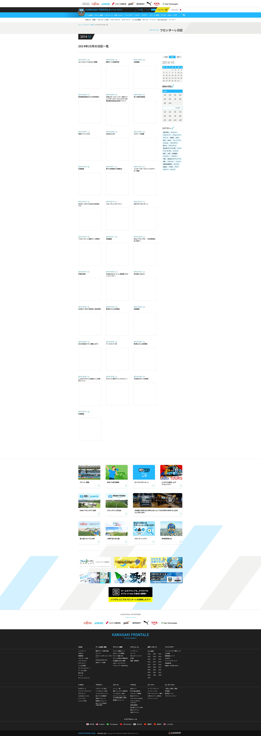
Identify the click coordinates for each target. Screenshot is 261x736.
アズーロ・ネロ (167, 151)
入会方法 (167, 658)
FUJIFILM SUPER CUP (101, 660)
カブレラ (175, 151)
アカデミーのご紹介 (101, 688)
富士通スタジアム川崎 (169, 148)
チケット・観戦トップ (119, 651)
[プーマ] (149, 3)
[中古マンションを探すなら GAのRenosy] (140, 3)
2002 (154, 672)
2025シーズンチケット (119, 663)
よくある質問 (136, 20)
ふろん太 (165, 143)
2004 (159, 670)
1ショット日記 (82, 701)
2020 (154, 656)
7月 (175, 99)
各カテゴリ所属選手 (101, 696)
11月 (175, 120)
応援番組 (174, 153)
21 (169, 78)
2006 (149, 670)
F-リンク (153, 20)
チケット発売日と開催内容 (120, 658)
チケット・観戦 (98, 15)
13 (167, 75)
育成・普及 (166, 132)
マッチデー (166, 156)
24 (178, 78)
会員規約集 (168, 663)
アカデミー (144, 15)
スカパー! (165, 169)
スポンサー (171, 161)
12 (164, 75)
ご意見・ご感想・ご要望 (171, 688)
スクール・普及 (154, 15)
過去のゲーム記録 (100, 662)
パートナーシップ (152, 698)
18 (181, 75)
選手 (164, 161)
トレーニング (176, 140)
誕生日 (165, 167)
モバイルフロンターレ (84, 668)
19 (164, 78)
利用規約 (167, 691)
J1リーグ (98, 653)
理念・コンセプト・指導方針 (120, 691)
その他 (171, 167)
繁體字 (149, 724)
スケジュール (109, 15)
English (101, 724)
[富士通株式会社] (95, 3)
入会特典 (167, 653)
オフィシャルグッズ (83, 678)
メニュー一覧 (116, 688)
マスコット (174, 132)
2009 (149, 667)
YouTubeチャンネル (83, 696)
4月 (180, 95)
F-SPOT (137, 15)
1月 (165, 95)
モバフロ (176, 164)
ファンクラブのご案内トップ (173, 651)
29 (172, 81)
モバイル (145, 20)
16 (175, 75)
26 (164, 81)
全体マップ (133, 688)
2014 (154, 662)
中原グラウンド (134, 712)
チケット (165, 138)
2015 (149, 662)
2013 (159, 662)
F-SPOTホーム (82, 688)
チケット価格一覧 (118, 656)
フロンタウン (173, 143)
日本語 (92, 724)
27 (167, 81)
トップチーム (134, 651)
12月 (180, 120)
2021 (149, 656)
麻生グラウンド (134, 696)
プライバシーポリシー (171, 696)
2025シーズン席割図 (118, 653)
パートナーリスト (152, 691)
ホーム (80, 25)
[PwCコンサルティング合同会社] (131, 3)
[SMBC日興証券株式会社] (119, 3)
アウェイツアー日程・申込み (120, 665)
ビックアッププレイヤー (85, 691)
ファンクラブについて (171, 661)
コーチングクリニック (102, 693)
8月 (180, 99)
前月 (166, 57)
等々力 (165, 146)
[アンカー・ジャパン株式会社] (105, 3)
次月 (178, 57)
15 (172, 75)
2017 (154, 659)
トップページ (82, 651)
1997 (149, 677)
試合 (164, 140)
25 (181, 78)
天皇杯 (132, 658)
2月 (170, 95)
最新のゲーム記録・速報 (102, 651)
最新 (172, 57)
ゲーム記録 (89, 15)
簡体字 (159, 724)
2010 (159, 664)
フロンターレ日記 (103, 20)
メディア (172, 169)
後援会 (172, 138)
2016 (159, 659)
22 (172, 78)
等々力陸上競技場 (135, 691)
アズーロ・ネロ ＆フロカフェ (135, 701)
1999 (154, 675)
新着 (94, 20)
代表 (164, 159)
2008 (154, 667)
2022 (159, 654)
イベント (178, 161)
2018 (149, 659)
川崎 (169, 153)
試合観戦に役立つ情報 (119, 661)
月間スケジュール (100, 698)
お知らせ (88, 20)
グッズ (179, 148)
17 (178, 75)
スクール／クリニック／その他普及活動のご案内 (119, 696)
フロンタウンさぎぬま (136, 698)
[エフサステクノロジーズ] (170, 3)
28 (169, 81)
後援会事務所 (134, 705)
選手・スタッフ (118, 15)
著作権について (169, 693)
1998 (159, 675)
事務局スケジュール (101, 701)
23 (175, 78)
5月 (165, 99)
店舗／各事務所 (134, 661)
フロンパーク (166, 135)
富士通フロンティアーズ (174, 159)
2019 (159, 656)
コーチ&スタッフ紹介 (102, 691)
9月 (165, 103)
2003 (149, 672)
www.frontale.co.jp (86, 733)
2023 (154, 654)
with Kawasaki (162, 20)
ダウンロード (82, 693)
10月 (170, 103)
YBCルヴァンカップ (135, 656)
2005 (154, 670)
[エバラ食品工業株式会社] (157, 3)
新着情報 (80, 656)
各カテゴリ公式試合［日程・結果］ (101, 704)
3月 (175, 95)
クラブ (175, 15)
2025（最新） (151, 651)
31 (178, 81)
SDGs (170, 15)
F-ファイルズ (81, 698)
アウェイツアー (177, 135)
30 (175, 81)
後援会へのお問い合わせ (171, 665)
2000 (149, 675)
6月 (170, 99)
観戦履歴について (170, 656)
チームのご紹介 (82, 670)
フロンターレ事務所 (135, 693)
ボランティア (126, 20)
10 (178, 73)
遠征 (164, 153)
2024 (149, 654)
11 (181, 73)
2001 (159, 672)
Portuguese (114, 724)
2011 (154, 664)
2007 (159, 667)
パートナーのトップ (153, 688)
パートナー (172, 20)
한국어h (139, 724)
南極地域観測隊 (167, 164)
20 (167, 78)
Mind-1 (169, 140)
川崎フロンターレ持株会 (154, 696)
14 (169, 75)
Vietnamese (127, 724)
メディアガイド (115, 20)
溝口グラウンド (134, 710)
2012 (149, 664)
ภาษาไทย (170, 724)
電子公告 (80, 673)
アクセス (163, 15)
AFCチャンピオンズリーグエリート (104, 656)
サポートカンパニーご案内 (155, 693)
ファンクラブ (129, 15)
